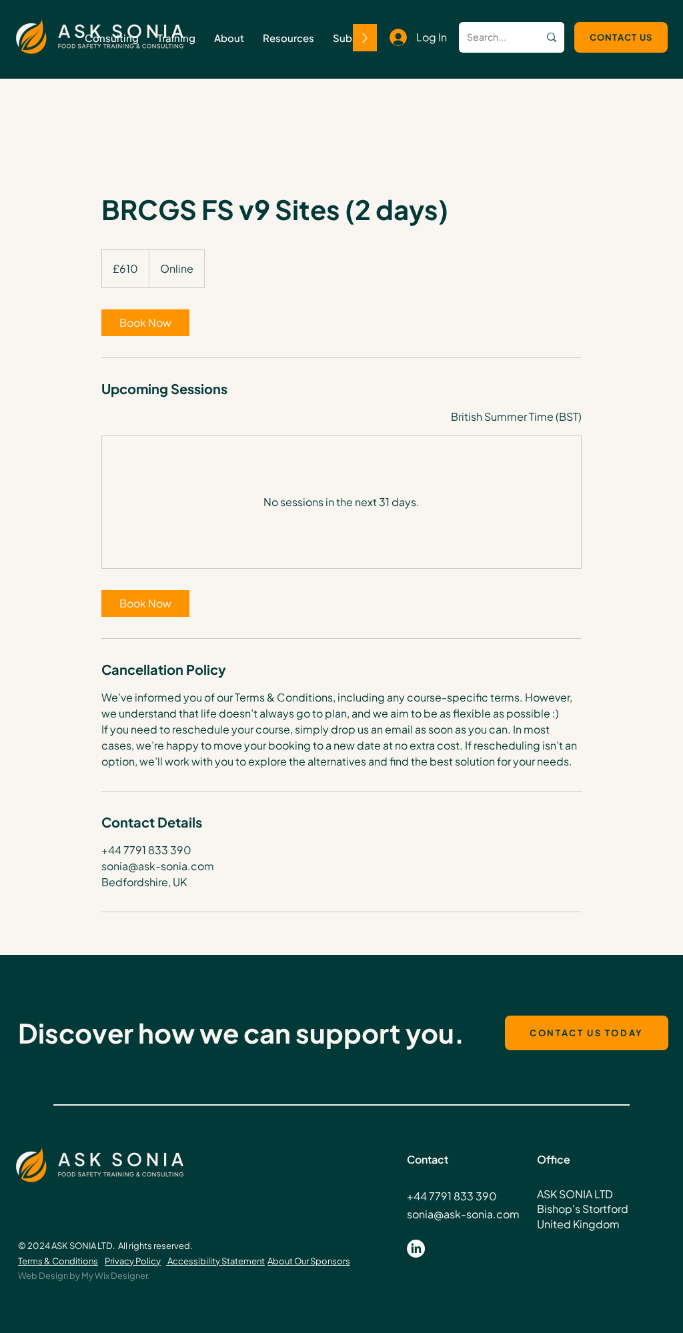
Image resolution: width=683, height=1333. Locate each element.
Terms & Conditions (58, 1261)
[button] (176, 37)
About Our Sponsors (308, 1261)
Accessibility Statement (215, 1261)
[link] (145, 322)
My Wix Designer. (115, 1275)
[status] (516, 417)
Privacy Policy (133, 1261)
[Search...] (551, 37)
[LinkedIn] (416, 1249)
